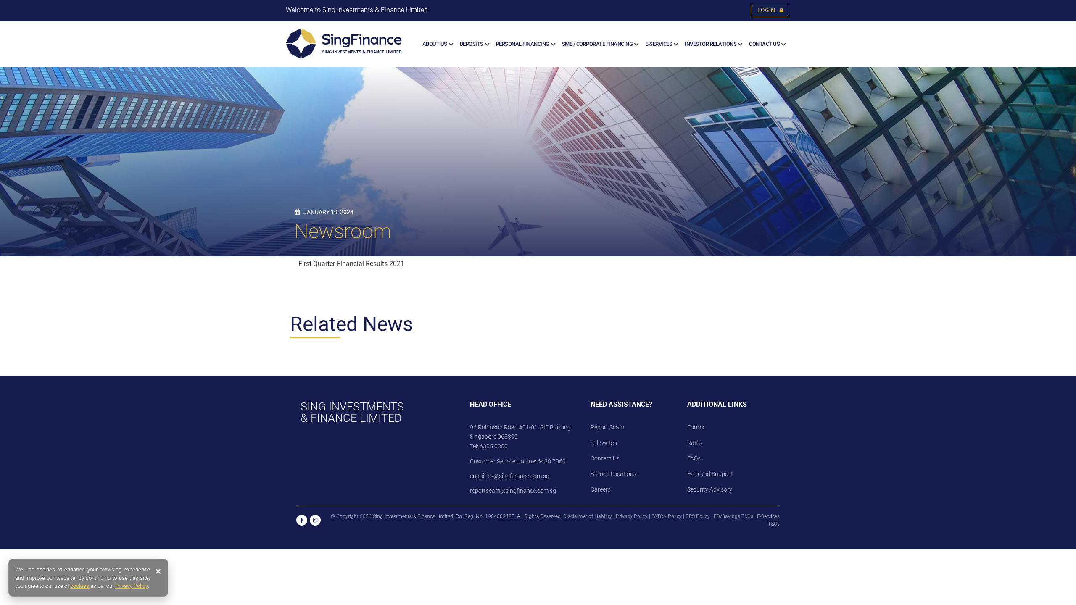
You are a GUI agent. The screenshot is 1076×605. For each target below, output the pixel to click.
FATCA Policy (666, 516)
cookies (80, 586)
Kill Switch (604, 442)
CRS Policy (698, 516)
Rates (694, 442)
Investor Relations (710, 44)
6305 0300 (494, 446)
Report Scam (607, 427)
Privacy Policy (632, 516)
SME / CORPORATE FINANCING (597, 44)
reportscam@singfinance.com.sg (513, 490)
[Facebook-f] (301, 520)
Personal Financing (522, 44)
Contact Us (764, 44)
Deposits (471, 44)
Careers (601, 489)
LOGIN (766, 10)
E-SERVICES (658, 44)
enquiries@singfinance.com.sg (509, 476)
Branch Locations (613, 474)
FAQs (694, 458)
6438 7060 (551, 461)
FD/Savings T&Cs (733, 516)
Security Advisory (709, 489)
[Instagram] (315, 520)
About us (434, 44)
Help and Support (710, 474)
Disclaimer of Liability (587, 516)
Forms (695, 427)
